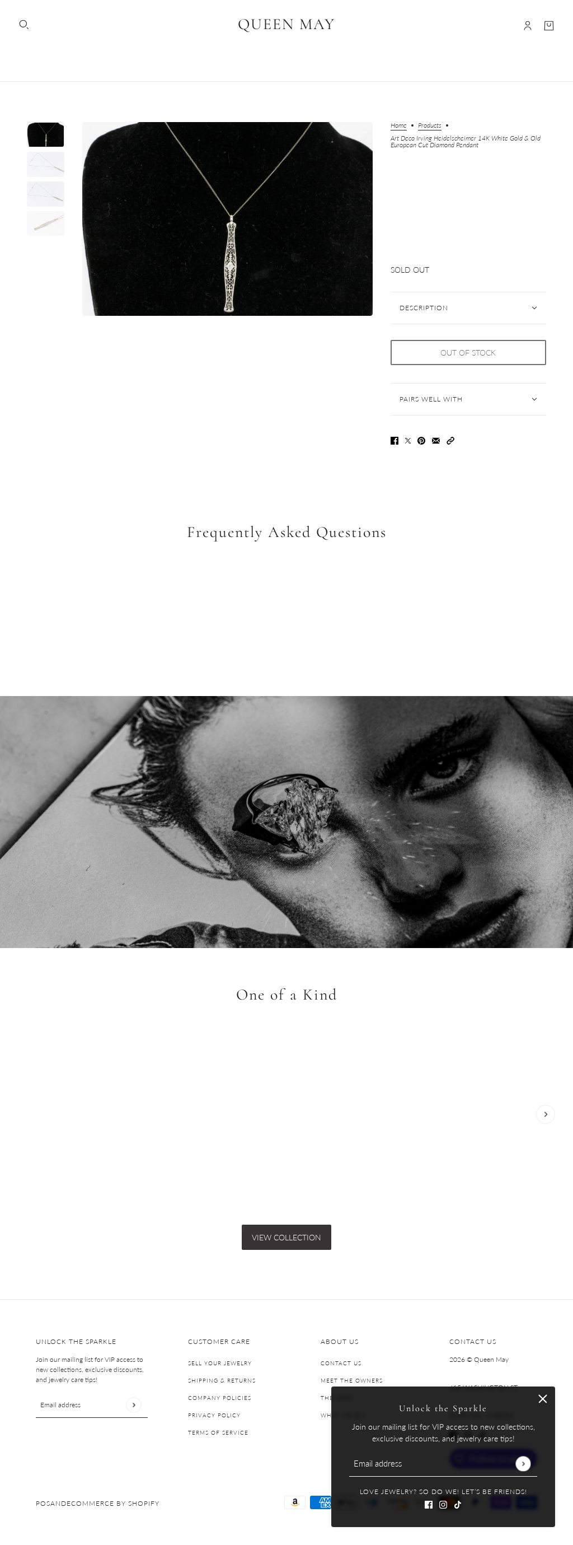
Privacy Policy (214, 1415)
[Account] (528, 26)
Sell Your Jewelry (220, 1363)
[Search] (24, 24)
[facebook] (428, 1503)
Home (399, 125)
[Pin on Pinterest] (421, 439)
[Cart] (549, 26)
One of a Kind (286, 995)
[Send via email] (436, 439)
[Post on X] (408, 439)
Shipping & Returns (222, 1380)
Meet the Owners (352, 1380)
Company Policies (219, 1397)
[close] (542, 1398)
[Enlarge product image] (227, 219)
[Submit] (522, 1463)
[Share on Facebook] (394, 439)
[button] (450, 439)
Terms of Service (218, 1432)
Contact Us (341, 1363)
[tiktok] (457, 1503)
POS (43, 1503)
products (430, 125)
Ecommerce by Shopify (113, 1503)
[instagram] (443, 1503)
